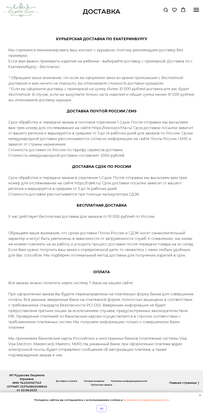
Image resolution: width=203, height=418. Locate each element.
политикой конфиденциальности (146, 400)
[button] (165, 9)
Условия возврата (94, 381)
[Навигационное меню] (196, 10)
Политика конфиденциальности (129, 381)
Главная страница (183, 383)
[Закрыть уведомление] (200, 395)
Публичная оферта (101, 385)
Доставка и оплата (66, 381)
